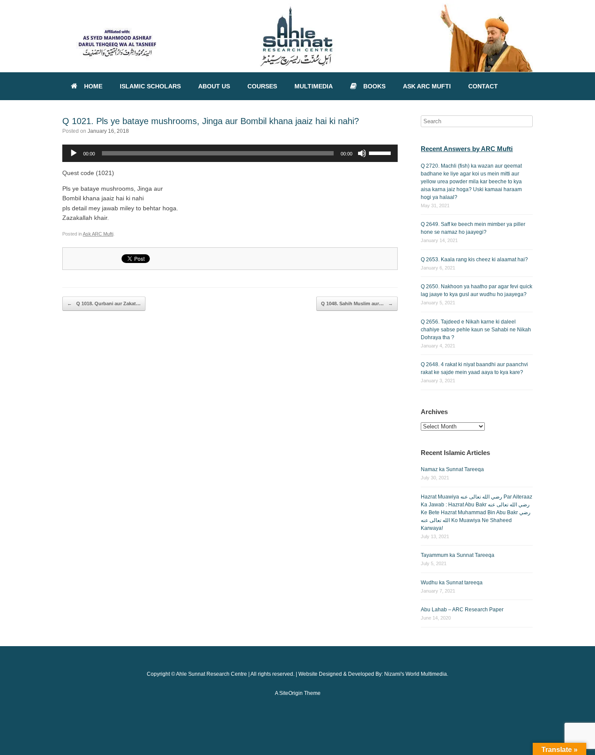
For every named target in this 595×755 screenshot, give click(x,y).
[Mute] (362, 153)
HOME (93, 86)
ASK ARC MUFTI (427, 86)
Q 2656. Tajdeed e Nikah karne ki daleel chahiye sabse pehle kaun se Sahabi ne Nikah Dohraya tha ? (476, 329)
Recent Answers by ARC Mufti (467, 148)
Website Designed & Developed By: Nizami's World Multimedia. (373, 674)
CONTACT (483, 86)
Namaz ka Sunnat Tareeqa (452, 469)
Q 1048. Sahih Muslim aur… (357, 303)
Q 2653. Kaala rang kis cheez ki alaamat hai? (474, 259)
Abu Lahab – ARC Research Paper (462, 610)
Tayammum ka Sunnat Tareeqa (457, 555)
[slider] (381, 152)
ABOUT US (214, 86)
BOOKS (374, 86)
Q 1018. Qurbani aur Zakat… (104, 303)
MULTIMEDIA (313, 86)
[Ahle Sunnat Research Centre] (297, 36)
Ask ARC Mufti (98, 233)
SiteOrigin (291, 693)
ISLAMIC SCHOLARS (150, 86)
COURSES (262, 86)
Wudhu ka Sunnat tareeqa (452, 583)
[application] (230, 153)
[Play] (73, 153)
